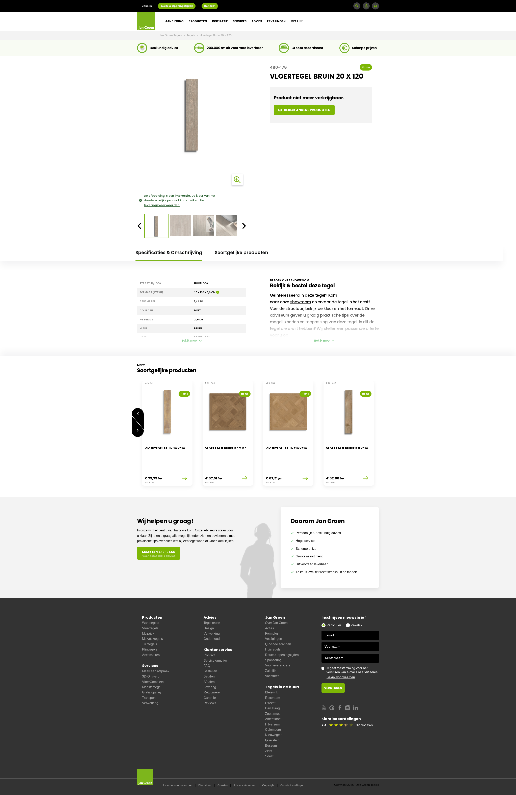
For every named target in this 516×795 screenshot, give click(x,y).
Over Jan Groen (276, 623)
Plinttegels (149, 649)
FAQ (207, 665)
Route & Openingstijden (176, 6)
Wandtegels (150, 623)
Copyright (268, 785)
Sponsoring (273, 660)
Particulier (334, 625)
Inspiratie (220, 21)
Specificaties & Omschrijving (168, 252)
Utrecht (270, 703)
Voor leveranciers (277, 665)
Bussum (271, 745)
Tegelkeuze (212, 623)
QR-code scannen (278, 644)
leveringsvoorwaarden (162, 205)
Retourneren (213, 692)
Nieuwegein (273, 735)
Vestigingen (273, 638)
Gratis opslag (151, 692)
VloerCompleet (153, 682)
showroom (300, 302)
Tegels (191, 35)
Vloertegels (150, 628)
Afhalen (209, 682)
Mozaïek (148, 633)
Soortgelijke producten (241, 252)
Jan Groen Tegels (171, 35)
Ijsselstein (272, 740)
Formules (272, 633)
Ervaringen (276, 21)
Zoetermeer (273, 713)
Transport (149, 697)
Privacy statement (245, 785)
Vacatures (272, 676)
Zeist (268, 751)
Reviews (210, 703)
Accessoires (151, 655)
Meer (295, 21)
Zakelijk (147, 6)
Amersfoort (273, 719)
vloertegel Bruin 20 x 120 (216, 35)
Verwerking (150, 703)
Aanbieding (174, 21)
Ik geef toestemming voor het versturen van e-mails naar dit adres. (352, 672)
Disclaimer (205, 785)
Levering (210, 687)
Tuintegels (149, 644)
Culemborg (273, 729)
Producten (198, 21)
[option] (191, 114)
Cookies (222, 785)
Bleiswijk (271, 692)
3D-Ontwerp (150, 676)
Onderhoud (212, 638)
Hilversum (272, 724)
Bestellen (210, 671)
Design (209, 628)
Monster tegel (151, 687)
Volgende (138, 433)
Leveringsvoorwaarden (177, 785)
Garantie (210, 697)
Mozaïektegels (152, 638)
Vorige (138, 411)
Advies (257, 21)
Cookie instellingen (292, 785)
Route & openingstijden (282, 655)
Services (240, 21)
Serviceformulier (215, 660)
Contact (209, 6)
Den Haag (272, 708)
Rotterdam (272, 697)
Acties (269, 628)
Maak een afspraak (155, 671)
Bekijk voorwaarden (341, 677)
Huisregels (273, 649)
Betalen (209, 676)
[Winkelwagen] (375, 5)
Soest (269, 756)
